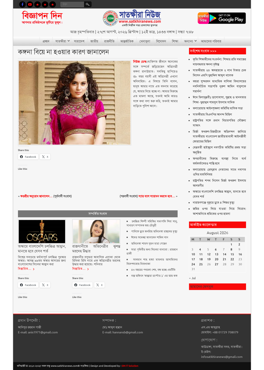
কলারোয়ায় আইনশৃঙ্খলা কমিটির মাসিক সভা (218, 108)
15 (232, 254)
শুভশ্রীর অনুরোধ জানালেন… (36, 196)
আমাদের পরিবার (211, 41)
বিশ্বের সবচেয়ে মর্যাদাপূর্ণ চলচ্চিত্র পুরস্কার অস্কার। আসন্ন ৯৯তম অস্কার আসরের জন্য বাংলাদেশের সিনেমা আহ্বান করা (42, 260)
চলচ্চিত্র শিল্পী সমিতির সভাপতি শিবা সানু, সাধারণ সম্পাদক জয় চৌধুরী (152, 223)
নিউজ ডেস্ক (139, 62)
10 (193, 254)
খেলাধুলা (145, 41)
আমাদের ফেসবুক (201, 286)
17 (193, 259)
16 (240, 254)
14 (224, 254)
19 (209, 259)
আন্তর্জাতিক (127, 41)
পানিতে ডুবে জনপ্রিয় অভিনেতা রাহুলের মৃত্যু (154, 231)
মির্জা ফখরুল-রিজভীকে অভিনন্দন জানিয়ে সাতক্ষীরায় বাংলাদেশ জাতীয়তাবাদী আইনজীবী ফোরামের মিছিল (219, 136)
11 (201, 254)
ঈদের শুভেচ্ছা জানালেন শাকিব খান (149, 237)
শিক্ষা (175, 41)
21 (224, 259)
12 (209, 254)
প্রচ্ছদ (46, 41)
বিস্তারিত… (25, 269)
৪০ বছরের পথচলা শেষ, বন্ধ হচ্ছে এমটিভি (153, 270)
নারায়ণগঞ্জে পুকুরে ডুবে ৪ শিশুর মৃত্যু (213, 203)
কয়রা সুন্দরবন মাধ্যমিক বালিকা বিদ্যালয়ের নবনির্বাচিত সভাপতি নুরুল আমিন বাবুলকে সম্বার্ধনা (219, 86)
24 (193, 264)
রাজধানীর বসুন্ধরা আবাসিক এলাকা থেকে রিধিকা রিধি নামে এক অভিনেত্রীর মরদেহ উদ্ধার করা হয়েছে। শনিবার (96, 260)
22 (232, 259)
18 (201, 259)
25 (201, 264)
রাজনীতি (109, 41)
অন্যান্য (188, 41)
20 (216, 259)
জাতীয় (94, 41)
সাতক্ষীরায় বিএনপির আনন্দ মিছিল (212, 114)
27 (216, 264)
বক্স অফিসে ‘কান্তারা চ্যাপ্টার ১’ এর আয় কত (154, 276)
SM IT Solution (130, 365)
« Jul (192, 278)
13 (216, 254)
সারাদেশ (79, 41)
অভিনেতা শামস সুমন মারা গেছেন (149, 243)
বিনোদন (161, 41)
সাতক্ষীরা (60, 41)
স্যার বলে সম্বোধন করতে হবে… (157, 196)
